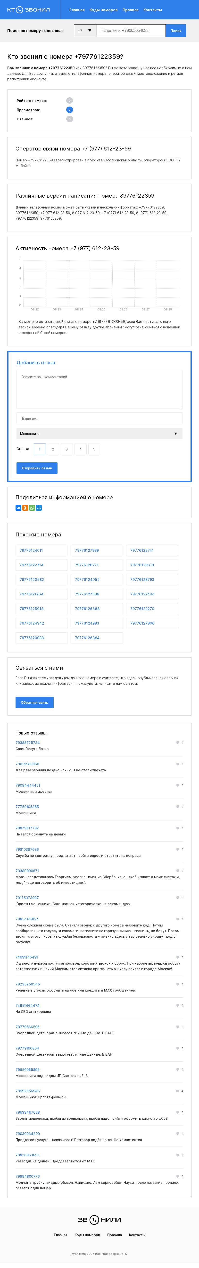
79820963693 (28, 1155)
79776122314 (31, 565)
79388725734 (28, 743)
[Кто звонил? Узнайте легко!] (34, 9)
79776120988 (32, 637)
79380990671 (27, 871)
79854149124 (27, 919)
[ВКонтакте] (18, 508)
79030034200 (28, 1134)
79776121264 (31, 594)
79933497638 (28, 1112)
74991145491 (27, 957)
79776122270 (142, 608)
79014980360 (27, 764)
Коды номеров (104, 10)
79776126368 (87, 608)
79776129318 (142, 565)
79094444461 (28, 785)
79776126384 (87, 637)
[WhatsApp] (32, 508)
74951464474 (28, 1005)
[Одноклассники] (25, 508)
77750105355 (27, 807)
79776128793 (142, 579)
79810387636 (27, 849)
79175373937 (27, 898)
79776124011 (31, 550)
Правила (131, 10)
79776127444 (142, 594)
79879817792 (27, 828)
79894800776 (28, 1176)
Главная (77, 10)
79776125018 (31, 608)
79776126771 (87, 565)
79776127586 (87, 594)
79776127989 (87, 550)
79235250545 (28, 984)
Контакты (152, 10)
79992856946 (28, 1091)
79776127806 (142, 623)
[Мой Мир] (39, 508)
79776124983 (87, 623)
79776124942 (32, 623)
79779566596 (28, 1027)
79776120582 (32, 579)
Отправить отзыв (37, 468)
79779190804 (27, 1048)
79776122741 (142, 550)
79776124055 (87, 579)
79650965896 (28, 1070)
